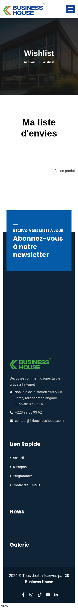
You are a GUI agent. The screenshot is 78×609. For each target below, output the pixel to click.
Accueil (29, 62)
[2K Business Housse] (24, 9)
